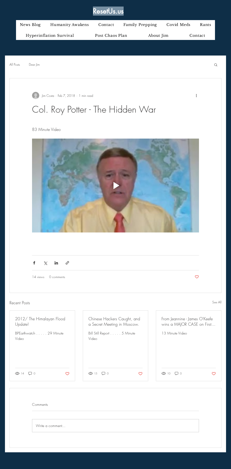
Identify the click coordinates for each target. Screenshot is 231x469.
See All (217, 302)
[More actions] (196, 95)
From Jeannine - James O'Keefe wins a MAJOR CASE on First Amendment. (187, 321)
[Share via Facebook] (34, 263)
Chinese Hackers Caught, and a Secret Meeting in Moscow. (114, 321)
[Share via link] (67, 263)
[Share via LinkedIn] (56, 263)
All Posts (14, 64)
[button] (216, 64)
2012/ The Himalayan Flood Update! (40, 321)
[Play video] (115, 185)
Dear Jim (34, 64)
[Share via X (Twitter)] (45, 263)
